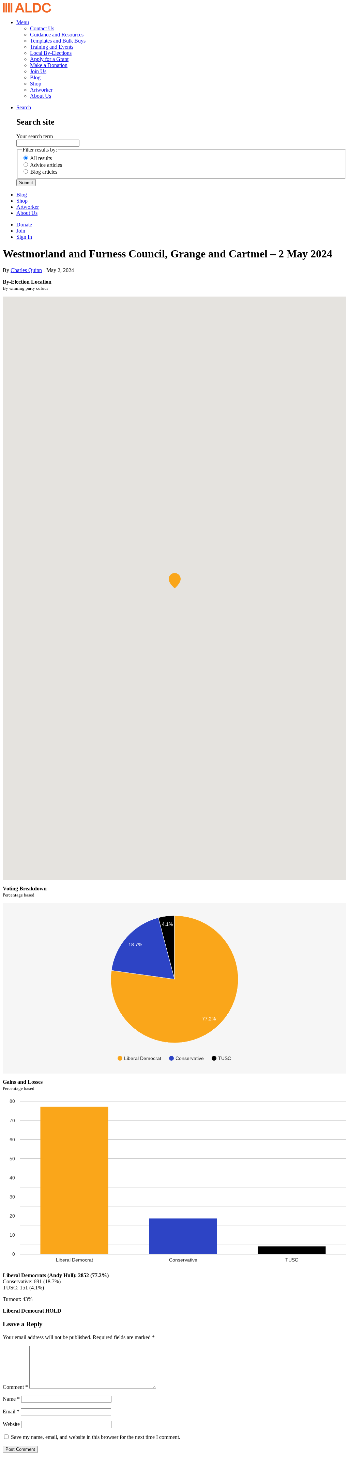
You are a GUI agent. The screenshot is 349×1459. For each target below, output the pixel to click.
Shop (35, 83)
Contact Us (42, 28)
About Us (40, 96)
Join (20, 231)
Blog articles (43, 172)
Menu (22, 22)
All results (41, 158)
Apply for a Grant (49, 59)
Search (23, 107)
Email (11, 1411)
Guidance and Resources (57, 34)
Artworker (41, 90)
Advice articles (46, 165)
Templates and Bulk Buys (58, 41)
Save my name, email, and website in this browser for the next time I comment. (95, 1437)
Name (11, 1399)
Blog (35, 77)
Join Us (38, 71)
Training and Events (51, 47)
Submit (26, 182)
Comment (15, 1387)
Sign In (24, 237)
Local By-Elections (51, 53)
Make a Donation (48, 65)
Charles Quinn (26, 270)
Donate (24, 224)
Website (11, 1424)
